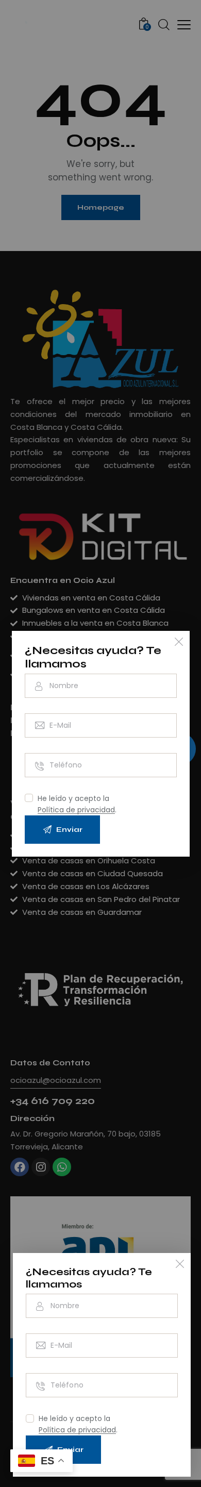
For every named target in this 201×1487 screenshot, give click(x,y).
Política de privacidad (77, 1430)
